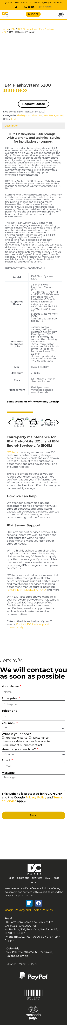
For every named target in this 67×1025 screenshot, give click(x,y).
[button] (61, 14)
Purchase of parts (15, 737)
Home (5, 29)
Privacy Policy (36, 797)
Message (8, 772)
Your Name (10, 686)
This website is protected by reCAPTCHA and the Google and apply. (32, 797)
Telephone (9, 711)
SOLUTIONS (23, 878)
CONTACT (34, 882)
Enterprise (10, 698)
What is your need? (16, 734)
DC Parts (12, 452)
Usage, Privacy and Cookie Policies (29, 910)
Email (6, 760)
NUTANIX (40, 589)
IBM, (10, 589)
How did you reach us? (19, 749)
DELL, (30, 589)
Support (29, 6)
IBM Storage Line (27, 29)
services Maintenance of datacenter (27, 741)
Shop (47, 878)
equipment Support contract (23, 744)
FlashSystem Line (27, 115)
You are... (9, 723)
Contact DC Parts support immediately (28, 626)
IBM (13, 29)
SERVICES (37, 878)
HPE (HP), (19, 589)
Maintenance (40, 737)
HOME (11, 878)
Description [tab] (11, 125)
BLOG (56, 878)
